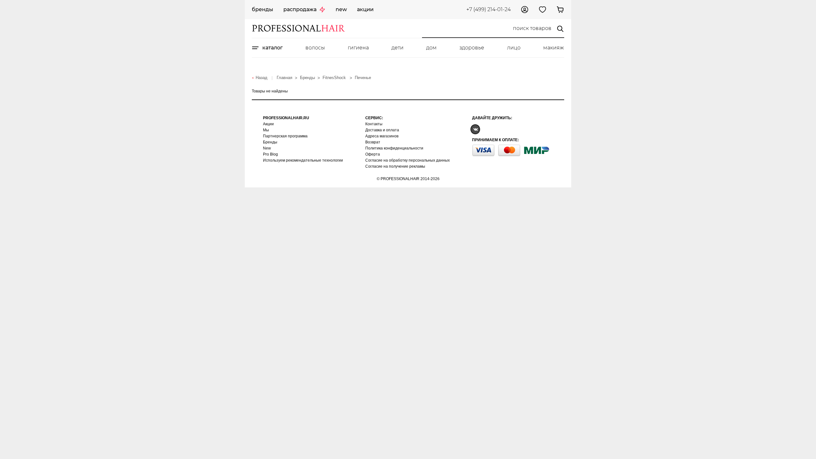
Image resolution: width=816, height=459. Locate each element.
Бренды (262, 9)
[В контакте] (475, 129)
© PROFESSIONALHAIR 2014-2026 (408, 179)
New (341, 9)
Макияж (553, 48)
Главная (284, 77)
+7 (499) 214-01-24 (488, 9)
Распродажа (300, 9)
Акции (365, 9)
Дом (431, 48)
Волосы (315, 48)
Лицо (514, 48)
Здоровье (471, 48)
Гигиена (358, 48)
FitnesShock (335, 77)
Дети (397, 48)
